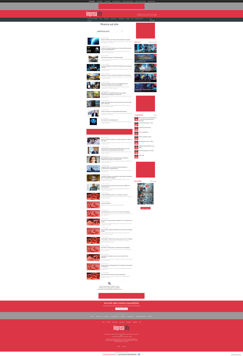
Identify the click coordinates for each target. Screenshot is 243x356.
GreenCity (123, 316)
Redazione (121, 322)
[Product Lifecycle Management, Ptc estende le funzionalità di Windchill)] (93, 266)
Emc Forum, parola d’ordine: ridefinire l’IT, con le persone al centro (116, 221)
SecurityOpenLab (116, 1)
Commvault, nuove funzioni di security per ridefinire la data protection (115, 186)
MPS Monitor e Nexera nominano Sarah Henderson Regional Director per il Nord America (114, 158)
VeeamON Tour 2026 (140, 61)
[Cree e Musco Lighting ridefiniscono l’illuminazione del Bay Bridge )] (93, 231)
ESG (132, 18)
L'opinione (89, 20)
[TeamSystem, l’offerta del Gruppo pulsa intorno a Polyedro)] (93, 240)
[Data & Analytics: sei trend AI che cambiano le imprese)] (93, 41)
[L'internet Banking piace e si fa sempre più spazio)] (93, 196)
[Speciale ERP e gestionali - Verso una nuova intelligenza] (145, 68)
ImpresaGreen (130, 316)
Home (103, 322)
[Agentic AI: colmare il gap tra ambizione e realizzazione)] (93, 76)
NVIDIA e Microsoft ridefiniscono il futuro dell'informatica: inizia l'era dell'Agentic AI (116, 48)
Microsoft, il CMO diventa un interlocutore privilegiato (115, 247)
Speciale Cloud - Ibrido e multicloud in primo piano (144, 90)
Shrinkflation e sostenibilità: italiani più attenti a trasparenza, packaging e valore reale (113, 93)
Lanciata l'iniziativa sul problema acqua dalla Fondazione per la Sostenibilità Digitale (116, 177)
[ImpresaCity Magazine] (146, 193)
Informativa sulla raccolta (109, 354)
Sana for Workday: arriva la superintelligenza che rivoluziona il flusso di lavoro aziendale (114, 84)
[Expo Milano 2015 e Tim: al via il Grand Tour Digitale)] (93, 213)
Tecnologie (106, 18)
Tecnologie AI (121, 18)
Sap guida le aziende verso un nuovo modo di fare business (114, 256)
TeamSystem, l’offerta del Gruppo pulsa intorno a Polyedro (116, 239)
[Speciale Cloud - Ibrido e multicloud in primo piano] (145, 87)
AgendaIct (150, 316)
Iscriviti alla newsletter (121, 308)
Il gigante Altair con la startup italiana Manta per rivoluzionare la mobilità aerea (114, 167)
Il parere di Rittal (105, 203)
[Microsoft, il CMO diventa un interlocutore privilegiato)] (93, 249)
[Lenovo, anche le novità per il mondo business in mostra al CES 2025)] (93, 141)
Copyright (128, 322)
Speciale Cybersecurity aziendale (143, 81)
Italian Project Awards (140, 1)
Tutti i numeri (153, 181)
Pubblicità (135, 322)
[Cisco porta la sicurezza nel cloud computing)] (93, 276)
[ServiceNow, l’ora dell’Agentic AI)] (93, 121)
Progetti (127, 18)
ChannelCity (100, 1)
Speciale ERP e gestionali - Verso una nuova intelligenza (144, 70)
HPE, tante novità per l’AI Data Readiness (112, 57)
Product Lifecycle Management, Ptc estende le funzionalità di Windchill (116, 266)
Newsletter (152, 20)
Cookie (118, 346)
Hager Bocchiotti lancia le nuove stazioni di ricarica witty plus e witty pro (116, 102)
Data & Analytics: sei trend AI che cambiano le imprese (115, 39)
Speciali (108, 322)
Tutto (155, 115)
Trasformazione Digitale (92, 18)
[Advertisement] (121, 296)
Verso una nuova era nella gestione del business (114, 111)
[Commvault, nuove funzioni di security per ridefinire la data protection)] (93, 187)
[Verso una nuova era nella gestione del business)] (93, 113)
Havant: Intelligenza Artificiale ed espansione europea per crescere (116, 66)
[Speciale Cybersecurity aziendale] (145, 77)
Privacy (124, 346)
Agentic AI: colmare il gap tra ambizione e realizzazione (116, 75)
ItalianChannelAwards (141, 316)
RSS (140, 322)
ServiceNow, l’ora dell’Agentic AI (109, 120)
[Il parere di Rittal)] (93, 204)
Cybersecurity (113, 18)
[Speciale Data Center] (145, 48)
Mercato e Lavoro (139, 18)
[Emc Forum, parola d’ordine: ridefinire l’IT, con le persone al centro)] (93, 222)
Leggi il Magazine (145, 208)
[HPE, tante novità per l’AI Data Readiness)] (93, 58)
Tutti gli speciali (153, 42)
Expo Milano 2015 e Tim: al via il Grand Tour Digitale (115, 212)
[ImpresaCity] (94, 13)
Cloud (100, 18)
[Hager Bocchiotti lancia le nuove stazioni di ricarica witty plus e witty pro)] (93, 103)
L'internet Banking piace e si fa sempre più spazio (114, 194)
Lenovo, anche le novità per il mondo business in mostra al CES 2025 (116, 140)
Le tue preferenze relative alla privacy (127, 354)
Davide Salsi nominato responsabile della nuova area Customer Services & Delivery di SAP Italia (115, 149)
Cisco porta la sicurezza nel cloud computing (113, 274)
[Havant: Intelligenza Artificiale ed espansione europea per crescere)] (93, 67)
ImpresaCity (107, 1)
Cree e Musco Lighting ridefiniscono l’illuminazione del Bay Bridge (116, 230)
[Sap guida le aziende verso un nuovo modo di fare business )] (93, 257)
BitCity (92, 316)
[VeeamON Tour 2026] (145, 58)
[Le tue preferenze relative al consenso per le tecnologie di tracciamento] (236, 355)
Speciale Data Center (140, 51)
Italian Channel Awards (128, 1)
